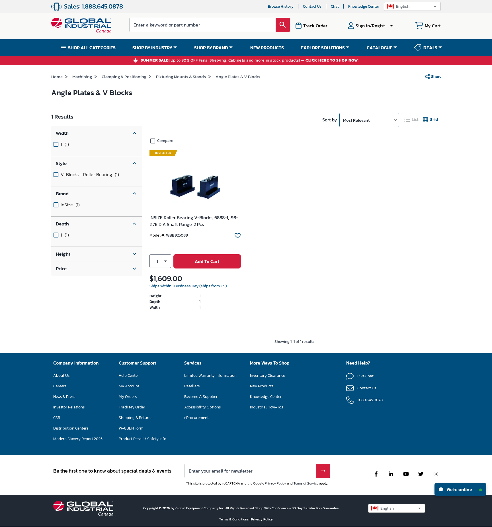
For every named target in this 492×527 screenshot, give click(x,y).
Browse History (281, 6)
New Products (261, 386)
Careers (59, 386)
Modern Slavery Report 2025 (77, 439)
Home (57, 76)
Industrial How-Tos (266, 407)
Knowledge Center (363, 6)
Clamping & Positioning (124, 76)
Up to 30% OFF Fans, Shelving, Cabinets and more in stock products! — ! (250, 60)
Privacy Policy (275, 483)
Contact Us (312, 6)
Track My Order (132, 407)
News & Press (64, 397)
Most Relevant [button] (356, 120)
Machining (82, 76)
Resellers (192, 386)
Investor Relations (69, 407)
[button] (412, 6)
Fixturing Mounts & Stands (181, 76)
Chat (335, 6)
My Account (129, 386)
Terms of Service (306, 483)
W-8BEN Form (131, 428)
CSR (56, 418)
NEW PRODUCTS (267, 47)
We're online (459, 489)
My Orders (128, 397)
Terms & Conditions (234, 519)
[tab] (411, 119)
